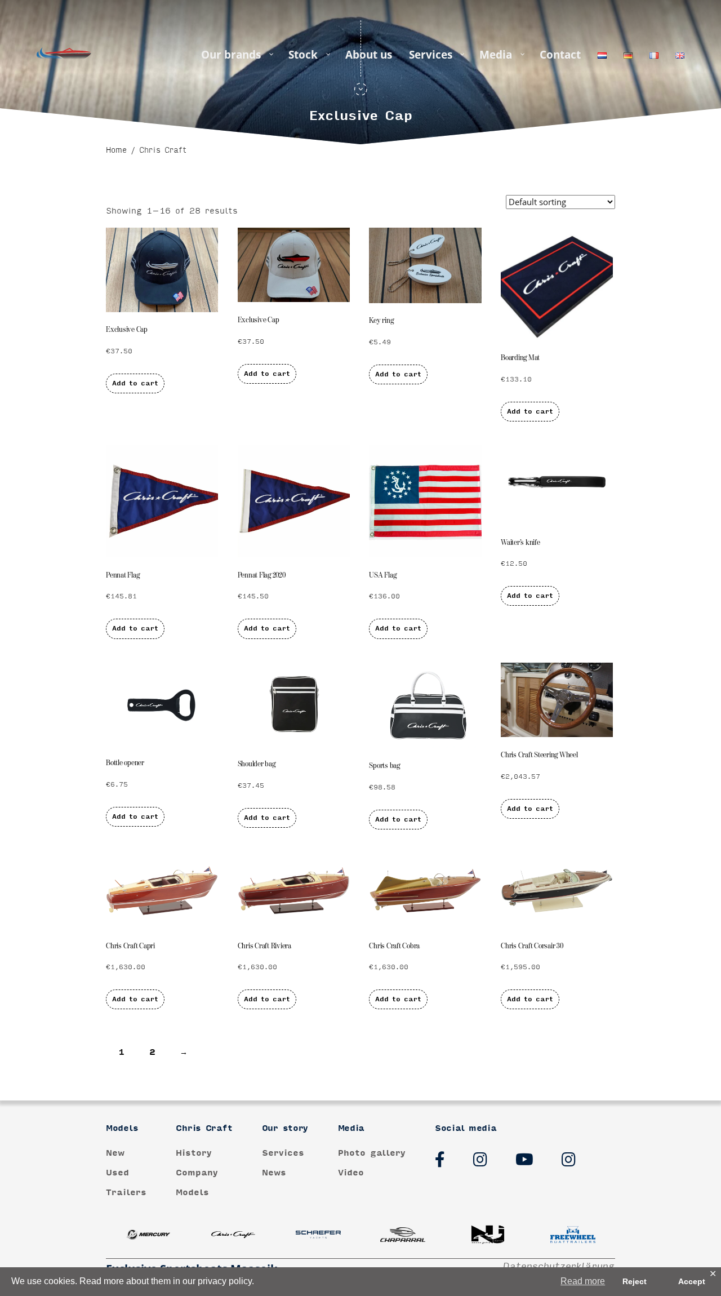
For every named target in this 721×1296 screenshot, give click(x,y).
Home (116, 150)
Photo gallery (372, 1152)
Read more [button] (582, 1281)
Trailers (126, 1192)
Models (192, 1192)
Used (117, 1173)
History (194, 1152)
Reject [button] (634, 1281)
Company (197, 1173)
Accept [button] (691, 1281)
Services (283, 1152)
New (115, 1152)
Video (351, 1173)
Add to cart (135, 383)
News (274, 1173)
